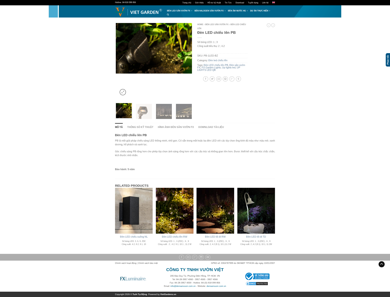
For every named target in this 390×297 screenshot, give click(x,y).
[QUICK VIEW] (134, 210)
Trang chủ (186, 3)
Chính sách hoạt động (125, 263)
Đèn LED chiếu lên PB (216, 65)
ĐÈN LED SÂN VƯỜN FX (178, 11)
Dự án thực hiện (259, 11)
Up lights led (229, 67)
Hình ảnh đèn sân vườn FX (176, 127)
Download (240, 3)
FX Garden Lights (211, 67)
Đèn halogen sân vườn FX (209, 11)
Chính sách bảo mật (148, 263)
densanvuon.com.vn (216, 286)
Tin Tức (228, 3)
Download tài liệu (211, 127)
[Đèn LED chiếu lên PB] (154, 48)
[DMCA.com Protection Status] (256, 283)
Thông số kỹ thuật (140, 127)
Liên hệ (265, 3)
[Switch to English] (273, 2)
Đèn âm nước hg (237, 11)
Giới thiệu (199, 3)
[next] (189, 61)
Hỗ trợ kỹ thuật (214, 3)
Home (200, 24)
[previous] (119, 61)
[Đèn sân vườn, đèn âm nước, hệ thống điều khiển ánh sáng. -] (138, 11)
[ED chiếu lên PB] (184, 111)
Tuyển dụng (253, 3)
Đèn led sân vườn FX (217, 24)
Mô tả (119, 127)
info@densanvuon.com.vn (183, 286)
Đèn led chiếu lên (217, 60)
